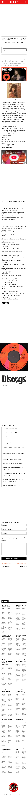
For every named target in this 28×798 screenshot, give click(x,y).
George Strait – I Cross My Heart (6, 635)
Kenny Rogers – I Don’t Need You (20, 720)
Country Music (9, 38)
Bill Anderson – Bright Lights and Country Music (6, 606)
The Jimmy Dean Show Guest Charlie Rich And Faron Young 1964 (6, 662)
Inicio (3, 38)
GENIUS (5, 303)
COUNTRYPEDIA (6, 147)
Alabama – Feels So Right (10, 428)
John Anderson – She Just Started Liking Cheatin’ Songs (13, 480)
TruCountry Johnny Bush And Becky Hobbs (6, 749)
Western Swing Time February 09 (21, 565)
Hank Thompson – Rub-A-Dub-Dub (6, 690)
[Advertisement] (14, 19)
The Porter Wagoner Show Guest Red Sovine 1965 (7, 566)
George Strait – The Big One (21, 605)
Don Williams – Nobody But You (12, 485)
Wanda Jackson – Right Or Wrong (13, 463)
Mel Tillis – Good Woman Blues (12, 459)
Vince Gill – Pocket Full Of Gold (6, 720)
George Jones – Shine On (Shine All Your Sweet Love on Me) (13, 454)
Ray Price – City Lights (20, 748)
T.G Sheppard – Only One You (11, 443)
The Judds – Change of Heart (21, 635)
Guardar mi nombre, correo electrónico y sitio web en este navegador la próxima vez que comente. (13, 538)
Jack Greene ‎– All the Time (11, 433)
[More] (25, 49)
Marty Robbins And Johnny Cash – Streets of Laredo (21, 691)
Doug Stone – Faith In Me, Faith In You (21, 660)
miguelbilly (5, 44)
